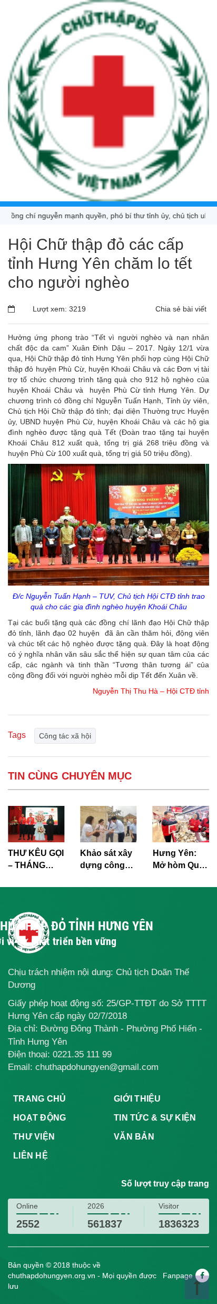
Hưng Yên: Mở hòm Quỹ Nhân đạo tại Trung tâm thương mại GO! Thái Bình (181, 860)
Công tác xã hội (65, 736)
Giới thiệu (137, 1098)
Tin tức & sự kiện (155, 1117)
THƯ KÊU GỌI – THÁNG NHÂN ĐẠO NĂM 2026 (36, 860)
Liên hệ (30, 1155)
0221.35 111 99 (82, 1054)
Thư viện (34, 1136)
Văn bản (134, 1136)
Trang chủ (39, 1098)
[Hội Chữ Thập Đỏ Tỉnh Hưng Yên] (108, 100)
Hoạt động (39, 1117)
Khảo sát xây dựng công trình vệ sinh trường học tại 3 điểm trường (106, 860)
